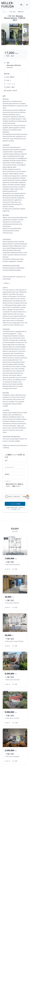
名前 (6, 460)
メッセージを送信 (15, 504)
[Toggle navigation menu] (27, 4)
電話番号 (7, 474)
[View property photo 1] (11, 34)
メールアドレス (9, 467)
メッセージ (8, 481)
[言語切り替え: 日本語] (22, 4)
